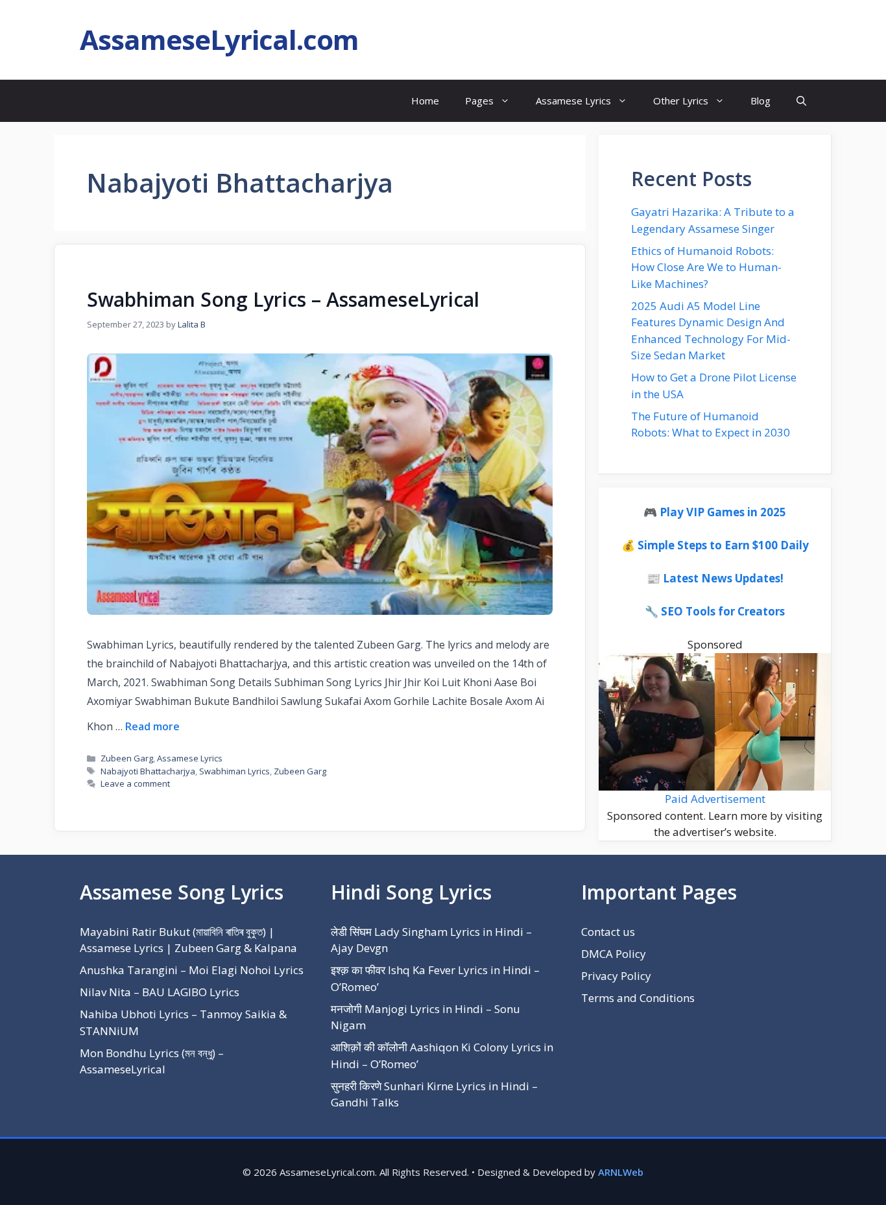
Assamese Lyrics (573, 100)
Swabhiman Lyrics (234, 771)
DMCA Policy (613, 953)
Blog (760, 100)
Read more (152, 726)
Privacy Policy (616, 975)
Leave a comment (135, 783)
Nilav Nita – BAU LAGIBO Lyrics (159, 991)
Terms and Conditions (638, 997)
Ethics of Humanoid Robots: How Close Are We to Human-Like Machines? (706, 267)
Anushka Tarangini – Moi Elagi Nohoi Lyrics (192, 969)
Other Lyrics (680, 100)
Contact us (608, 931)
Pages (479, 100)
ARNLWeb (620, 1171)
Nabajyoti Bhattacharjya (148, 771)
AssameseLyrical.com (219, 39)
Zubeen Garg (127, 758)
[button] (801, 101)
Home (425, 100)
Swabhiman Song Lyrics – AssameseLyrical (283, 299)
